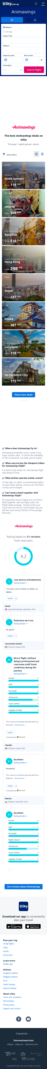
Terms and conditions (12, 997)
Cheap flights (8, 943)
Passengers (7, 65)
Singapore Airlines (10, 973)
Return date (28, 55)
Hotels (6, 951)
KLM (5, 980)
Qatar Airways (9, 984)
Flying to (6, 46)
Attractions (8, 955)
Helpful (10, 598)
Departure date (8, 55)
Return (8, 27)
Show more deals (24, 394)
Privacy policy (8, 1004)
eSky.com (19, 1044)
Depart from (7, 36)
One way (9, 32)
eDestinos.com (31, 1044)
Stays (5, 947)
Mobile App (8, 964)
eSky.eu (10, 1044)
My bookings (8, 1001)
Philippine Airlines (10, 977)
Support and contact (12, 1008)
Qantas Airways (9, 988)
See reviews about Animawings (23, 886)
